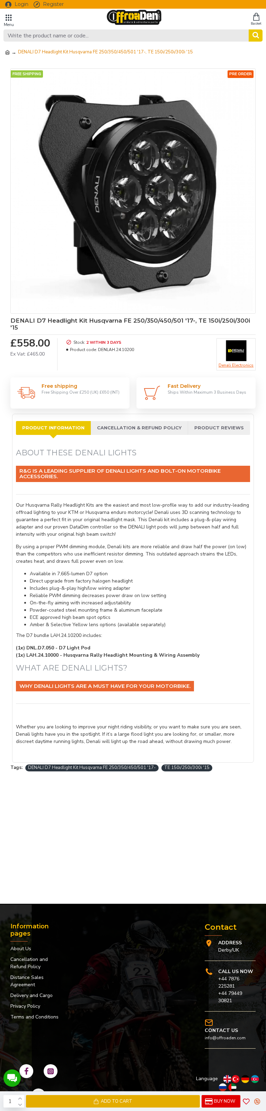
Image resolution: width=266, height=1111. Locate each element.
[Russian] (223, 1087)
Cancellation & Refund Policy (139, 427)
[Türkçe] (235, 1079)
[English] (227, 1079)
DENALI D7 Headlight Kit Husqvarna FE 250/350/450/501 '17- (92, 767)
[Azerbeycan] (255, 1079)
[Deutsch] (245, 1079)
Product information (53, 427)
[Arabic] (232, 1087)
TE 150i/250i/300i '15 (187, 767)
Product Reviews (219, 427)
